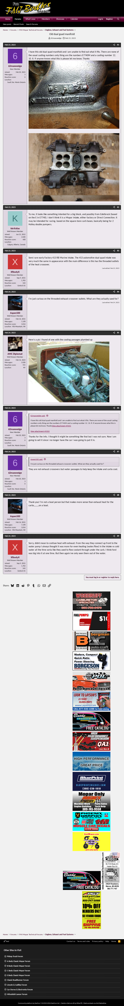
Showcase (60, 19)
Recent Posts (19, 24)
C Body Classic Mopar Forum (18, 971)
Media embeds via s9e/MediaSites (94, 1003)
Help (107, 941)
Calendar (74, 19)
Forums (18, 19)
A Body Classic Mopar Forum (18, 961)
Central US (21, 286)
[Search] (118, 19)
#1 (118, 45)
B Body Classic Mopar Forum (18, 966)
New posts (7, 24)
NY (24, 368)
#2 (118, 207)
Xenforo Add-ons (71, 1003)
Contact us (71, 941)
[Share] (114, 45)
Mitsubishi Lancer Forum (17, 994)
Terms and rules (83, 941)
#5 (118, 333)
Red (7, 941)
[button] (38, 19)
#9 (118, 536)
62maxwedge (56, 38)
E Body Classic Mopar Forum (18, 975)
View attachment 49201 (61, 426)
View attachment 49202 (40, 431)
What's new (30, 19)
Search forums (32, 24)
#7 (118, 452)
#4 (118, 292)
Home (7, 19)
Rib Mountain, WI (18, 327)
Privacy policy (97, 941)
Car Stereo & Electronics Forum (20, 990)
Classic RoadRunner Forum (18, 980)
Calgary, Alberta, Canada (16, 245)
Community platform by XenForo (39, 1003)
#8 (118, 495)
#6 (118, 408)
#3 (118, 251)
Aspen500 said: (37, 459)
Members (46, 19)
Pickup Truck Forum (15, 957)
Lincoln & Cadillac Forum (17, 985)
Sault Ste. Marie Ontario (16, 82)
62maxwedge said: (38, 416)
